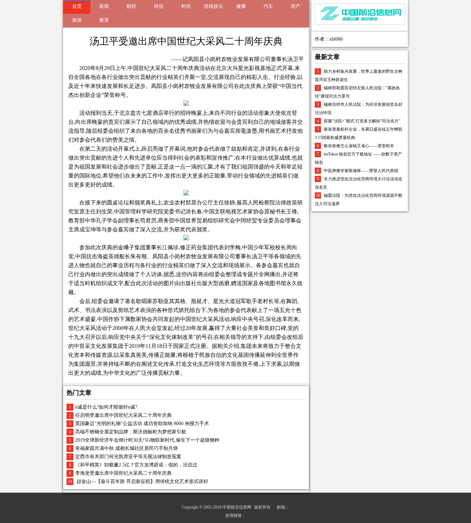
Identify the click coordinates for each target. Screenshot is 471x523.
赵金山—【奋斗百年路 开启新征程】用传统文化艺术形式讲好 (141, 481)
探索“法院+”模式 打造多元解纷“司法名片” (362, 121)
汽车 (268, 6)
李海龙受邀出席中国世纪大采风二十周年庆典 (123, 473)
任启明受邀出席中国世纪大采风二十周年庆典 (123, 415)
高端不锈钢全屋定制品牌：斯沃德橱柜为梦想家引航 (130, 431)
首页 (77, 6)
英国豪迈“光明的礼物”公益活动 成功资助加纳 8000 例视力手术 (142, 423)
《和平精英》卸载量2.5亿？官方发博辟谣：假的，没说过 (136, 464)
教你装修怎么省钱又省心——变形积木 (359, 145)
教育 (104, 20)
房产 (295, 6)
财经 (131, 6)
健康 (241, 6)
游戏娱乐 (213, 6)
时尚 (186, 6)
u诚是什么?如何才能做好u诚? (106, 407)
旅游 (77, 20)
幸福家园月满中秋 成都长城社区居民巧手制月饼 (126, 448)
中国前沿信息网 (236, 507)
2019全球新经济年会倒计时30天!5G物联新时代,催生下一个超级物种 (147, 440)
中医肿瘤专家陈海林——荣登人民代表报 (361, 170)
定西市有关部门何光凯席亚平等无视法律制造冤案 (128, 456)
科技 (159, 6)
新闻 (104, 6)
